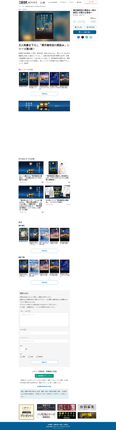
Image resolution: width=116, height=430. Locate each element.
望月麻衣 (75, 15)
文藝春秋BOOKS (28, 2)
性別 (21, 354)
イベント (71, 2)
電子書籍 (25, 9)
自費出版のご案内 (58, 424)
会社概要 (50, 424)
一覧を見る (44, 93)
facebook (78, 37)
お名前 (21, 329)
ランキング (63, 2)
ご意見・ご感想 (24, 311)
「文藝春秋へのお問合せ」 (52, 394)
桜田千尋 (81, 15)
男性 (24, 356)
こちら (37, 307)
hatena (86, 37)
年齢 (21, 345)
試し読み (79, 27)
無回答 (41, 356)
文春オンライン (56, 426)
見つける (79, 2)
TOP (19, 6)
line (91, 37)
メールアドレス (24, 337)
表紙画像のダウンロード (45, 375)
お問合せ (66, 424)
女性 (32, 356)
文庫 (23, 6)
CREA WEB (68, 426)
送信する (44, 362)
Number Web (62, 426)
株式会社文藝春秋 (49, 426)
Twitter (82, 37)
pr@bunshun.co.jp (44, 386)
